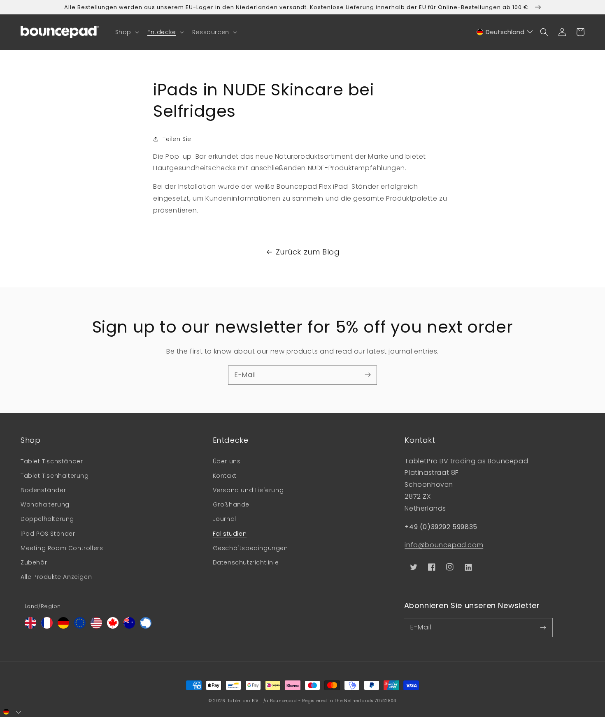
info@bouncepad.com (444, 545)
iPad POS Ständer (48, 534)
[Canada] (113, 626)
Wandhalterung (45, 504)
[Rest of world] (145, 626)
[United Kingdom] (30, 626)
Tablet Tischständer (52, 461)
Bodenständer (43, 490)
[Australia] (129, 626)
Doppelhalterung (47, 519)
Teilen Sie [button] (177, 139)
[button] (126, 32)
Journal (224, 519)
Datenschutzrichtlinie (246, 562)
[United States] (96, 626)
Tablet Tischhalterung (55, 476)
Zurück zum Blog (308, 252)
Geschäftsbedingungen (250, 548)
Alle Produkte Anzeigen (56, 577)
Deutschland (505, 32)
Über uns (227, 461)
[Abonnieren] (367, 375)
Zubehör (34, 562)
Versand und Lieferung (248, 490)
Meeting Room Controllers (62, 548)
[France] (47, 626)
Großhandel (232, 504)
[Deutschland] (63, 626)
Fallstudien (230, 534)
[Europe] (80, 626)
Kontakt (225, 476)
